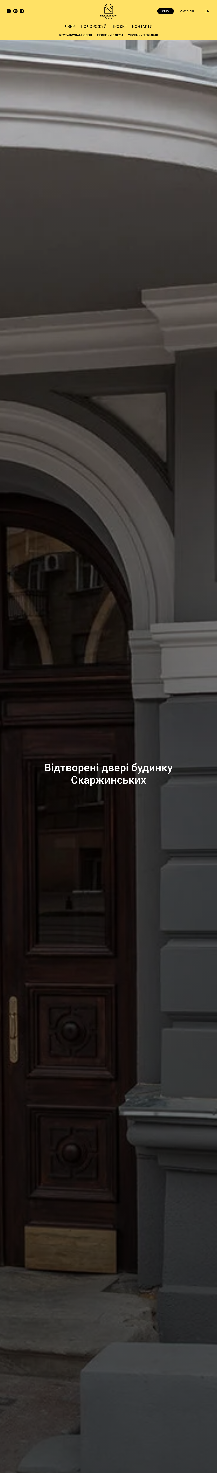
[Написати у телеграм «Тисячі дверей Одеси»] (22, 11)
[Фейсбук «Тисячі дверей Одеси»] (9, 11)
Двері (70, 26)
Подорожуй (94, 26)
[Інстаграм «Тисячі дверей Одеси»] (15, 11)
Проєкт (119, 26)
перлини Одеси (110, 35)
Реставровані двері (75, 35)
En (207, 11)
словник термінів (143, 35)
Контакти (142, 26)
